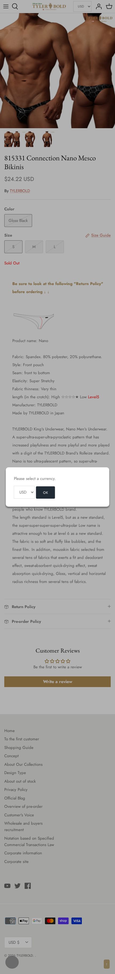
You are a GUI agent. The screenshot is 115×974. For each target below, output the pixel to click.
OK (45, 492)
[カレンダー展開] (12, 962)
